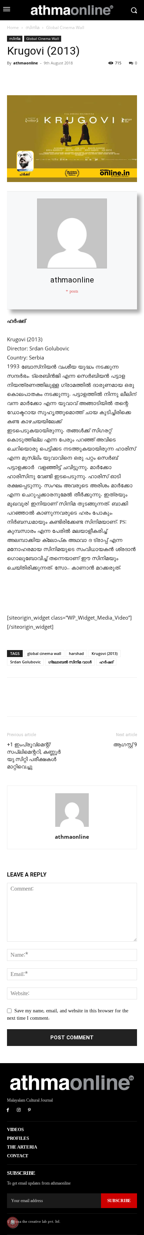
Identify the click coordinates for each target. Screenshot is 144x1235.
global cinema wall (44, 653)
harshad (76, 653)
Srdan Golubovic (25, 661)
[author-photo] (72, 827)
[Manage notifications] (12, 1222)
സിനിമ (32, 27)
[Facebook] (14, 79)
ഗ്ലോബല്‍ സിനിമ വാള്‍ (70, 661)
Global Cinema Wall (65, 27)
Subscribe (119, 1200)
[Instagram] (18, 1110)
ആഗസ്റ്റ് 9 (125, 744)
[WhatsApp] (62, 79)
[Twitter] (30, 79)
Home (13, 27)
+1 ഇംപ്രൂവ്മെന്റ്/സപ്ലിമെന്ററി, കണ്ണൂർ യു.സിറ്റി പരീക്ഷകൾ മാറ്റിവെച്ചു (34, 755)
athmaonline (25, 62)
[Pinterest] (46, 79)
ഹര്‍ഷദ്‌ (106, 661)
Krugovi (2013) (104, 653)
